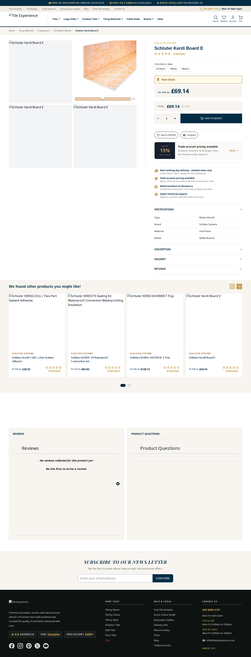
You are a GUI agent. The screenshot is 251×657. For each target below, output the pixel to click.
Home (12, 30)
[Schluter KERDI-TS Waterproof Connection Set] (96, 322)
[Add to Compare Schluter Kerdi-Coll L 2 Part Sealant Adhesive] (59, 307)
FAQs (157, 635)
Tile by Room (112, 609)
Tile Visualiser (15, 8)
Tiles (55, 18)
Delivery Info (161, 625)
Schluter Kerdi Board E (86, 30)
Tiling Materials (112, 18)
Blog (86, 8)
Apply (232, 150)
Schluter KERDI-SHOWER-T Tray (150, 357)
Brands (147, 18)
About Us (208, 648)
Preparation (43, 30)
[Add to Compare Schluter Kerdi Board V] (237, 307)
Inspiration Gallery (164, 620)
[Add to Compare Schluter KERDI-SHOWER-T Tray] (177, 307)
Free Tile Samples (101, 8)
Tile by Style (111, 620)
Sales (160, 18)
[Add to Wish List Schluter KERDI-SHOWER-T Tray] (177, 299)
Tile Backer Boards (62, 30)
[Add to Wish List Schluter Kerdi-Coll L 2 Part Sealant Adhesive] (59, 299)
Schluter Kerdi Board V (202, 357)
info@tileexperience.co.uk (220, 640)
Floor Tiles (110, 635)
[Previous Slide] (232, 286)
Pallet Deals (133, 18)
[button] (169, 54)
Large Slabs (70, 18)
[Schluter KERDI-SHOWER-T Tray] (155, 322)
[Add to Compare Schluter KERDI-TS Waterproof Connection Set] (119, 307)
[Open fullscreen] (40, 71)
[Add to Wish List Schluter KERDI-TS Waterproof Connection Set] (119, 299)
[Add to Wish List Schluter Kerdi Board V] (237, 299)
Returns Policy (162, 630)
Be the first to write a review (66, 469)
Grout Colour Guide (70, 8)
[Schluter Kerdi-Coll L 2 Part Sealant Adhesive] (37, 322)
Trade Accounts (162, 645)
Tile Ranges (32, 8)
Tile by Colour (112, 614)
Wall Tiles (110, 630)
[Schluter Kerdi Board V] (214, 322)
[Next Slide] (239, 286)
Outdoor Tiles (89, 18)
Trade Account (49, 8)
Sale (107, 640)
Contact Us (119, 8)
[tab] (123, 385)
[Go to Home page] (26, 19)
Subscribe (163, 578)
